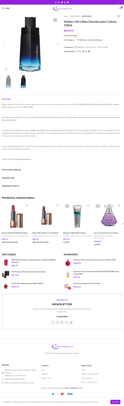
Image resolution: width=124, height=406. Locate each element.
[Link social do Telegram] (68, 2)
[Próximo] (121, 16)
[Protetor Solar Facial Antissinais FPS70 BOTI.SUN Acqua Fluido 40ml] (68, 274)
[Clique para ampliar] (6, 69)
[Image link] (62, 346)
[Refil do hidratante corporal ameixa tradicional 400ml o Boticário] (6, 263)
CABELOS (66, 236)
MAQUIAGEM (7, 236)
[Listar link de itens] (22, 379)
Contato (45, 374)
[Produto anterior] (116, 16)
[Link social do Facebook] (56, 2)
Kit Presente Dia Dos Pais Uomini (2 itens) (28, 272)
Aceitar (115, 402)
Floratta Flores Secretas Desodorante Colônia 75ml (95, 260)
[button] (10, 242)
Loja (43, 370)
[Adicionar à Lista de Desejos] (27, 205)
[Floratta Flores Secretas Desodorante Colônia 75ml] (68, 262)
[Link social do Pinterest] (61, 2)
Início (66, 16)
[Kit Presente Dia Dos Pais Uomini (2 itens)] (6, 274)
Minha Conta (46, 378)
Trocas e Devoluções (89, 382)
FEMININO (108, 236)
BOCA (15, 236)
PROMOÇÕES (102, 47)
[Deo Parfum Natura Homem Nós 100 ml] (6, 286)
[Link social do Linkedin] (64, 2)
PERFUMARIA (75, 16)
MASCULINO (87, 16)
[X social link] (58, 2)
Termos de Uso (87, 378)
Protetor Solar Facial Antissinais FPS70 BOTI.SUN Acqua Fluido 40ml (96, 272)
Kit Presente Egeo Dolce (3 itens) (87, 283)
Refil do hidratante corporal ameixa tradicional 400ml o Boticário (34, 261)
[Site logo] (62, 8)
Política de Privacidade (89, 374)
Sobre (83, 370)
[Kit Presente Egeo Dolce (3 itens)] (68, 286)
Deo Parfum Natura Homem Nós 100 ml (27, 283)
